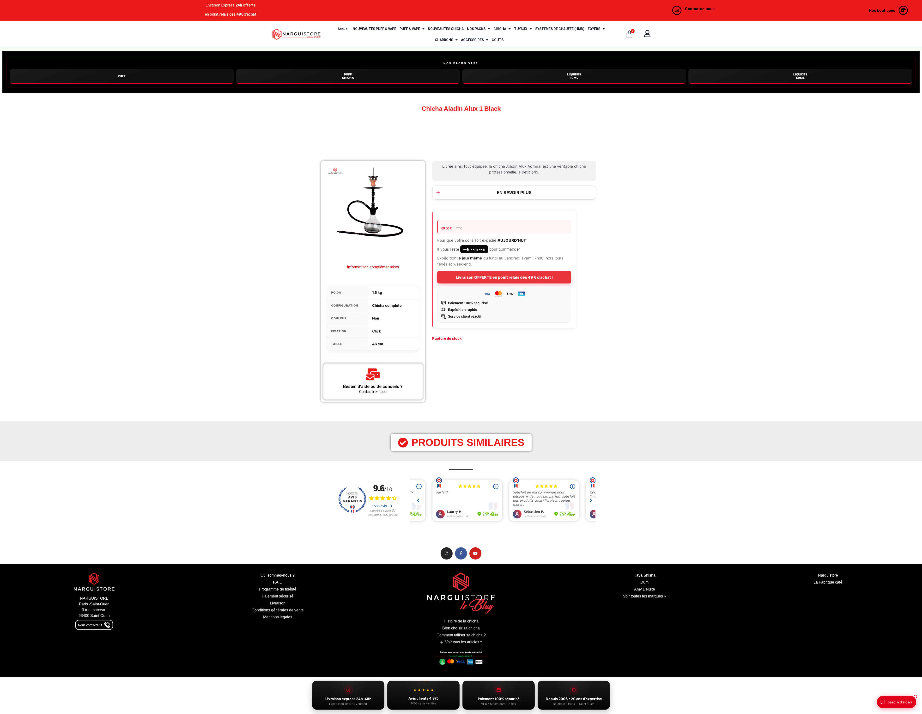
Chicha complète (387, 305)
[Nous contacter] (676, 10)
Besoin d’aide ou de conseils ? (373, 386)
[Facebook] (461, 553)
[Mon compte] (647, 33)
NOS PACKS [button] (476, 29)
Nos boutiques (882, 10)
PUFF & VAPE (410, 29)
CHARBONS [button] (444, 40)
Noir (375, 318)
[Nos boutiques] (903, 10)
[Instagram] (447, 553)
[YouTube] (475, 553)
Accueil (343, 29)
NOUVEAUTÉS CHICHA (446, 29)
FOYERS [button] (594, 29)
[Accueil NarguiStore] (296, 34)
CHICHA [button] (499, 29)
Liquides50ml (800, 76)
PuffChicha (348, 76)
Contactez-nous (700, 8)
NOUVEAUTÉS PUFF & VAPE (374, 29)
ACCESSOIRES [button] (472, 40)
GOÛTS (497, 40)
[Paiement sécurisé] (461, 659)
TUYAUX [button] (520, 29)
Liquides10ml (574, 76)
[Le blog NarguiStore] (461, 593)
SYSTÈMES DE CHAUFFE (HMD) (559, 29)
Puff (122, 76)
